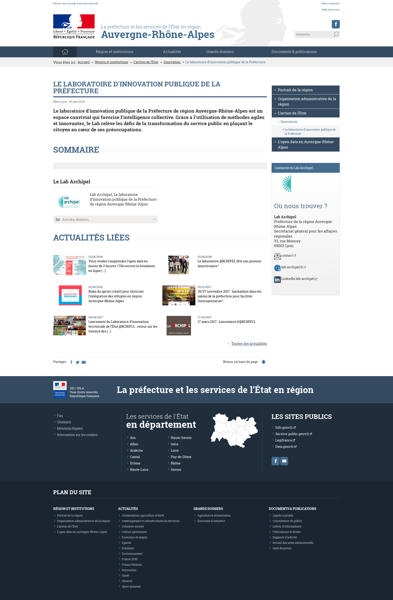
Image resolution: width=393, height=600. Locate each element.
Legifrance (284, 440)
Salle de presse (331, 9)
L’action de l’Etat (146, 62)
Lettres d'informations (287, 526)
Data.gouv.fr (284, 446)
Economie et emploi (134, 537)
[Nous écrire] (284, 461)
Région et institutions (111, 62)
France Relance (132, 564)
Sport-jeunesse (131, 586)
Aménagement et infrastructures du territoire (150, 521)
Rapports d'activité (285, 537)
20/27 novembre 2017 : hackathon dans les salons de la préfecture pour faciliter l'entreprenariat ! (230, 296)
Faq (60, 415)
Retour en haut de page (240, 362)
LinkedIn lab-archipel (298, 278)
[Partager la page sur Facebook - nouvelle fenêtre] (71, 362)
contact (287, 255)
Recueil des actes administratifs (293, 542)
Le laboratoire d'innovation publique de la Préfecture (310, 131)
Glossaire (64, 422)
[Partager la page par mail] (83, 362)
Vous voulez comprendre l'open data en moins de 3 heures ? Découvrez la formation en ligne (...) (121, 266)
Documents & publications (294, 51)
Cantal (135, 457)
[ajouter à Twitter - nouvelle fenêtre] (77, 362)
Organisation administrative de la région (307, 101)
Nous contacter (331, 3)
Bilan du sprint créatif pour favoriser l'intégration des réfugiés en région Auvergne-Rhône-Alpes (116, 296)
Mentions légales (70, 428)
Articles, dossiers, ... (77, 219)
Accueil (84, 62)
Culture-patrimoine (134, 532)
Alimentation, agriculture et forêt (143, 515)
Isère (175, 444)
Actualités (172, 51)
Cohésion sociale (133, 526)
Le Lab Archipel (71, 181)
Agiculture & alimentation (214, 515)
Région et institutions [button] (114, 51)
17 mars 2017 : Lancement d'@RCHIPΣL (227, 321)
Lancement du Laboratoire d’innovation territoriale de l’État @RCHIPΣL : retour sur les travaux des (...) (122, 326)
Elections (128, 548)
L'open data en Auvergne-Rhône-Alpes (306, 144)
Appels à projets (283, 515)
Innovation (172, 62)
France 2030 (130, 559)
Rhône (176, 463)
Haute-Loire (139, 469)
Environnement (132, 553)
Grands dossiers (220, 51)
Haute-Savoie (181, 437)
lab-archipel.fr (292, 267)
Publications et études (287, 532)
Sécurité (127, 581)
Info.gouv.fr (284, 427)
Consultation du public (287, 521)
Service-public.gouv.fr (292, 434)
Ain (133, 437)
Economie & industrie (211, 521)
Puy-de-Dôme (181, 457)
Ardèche (136, 450)
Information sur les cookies (77, 435)
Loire (175, 450)
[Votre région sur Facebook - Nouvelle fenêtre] (336, 24)
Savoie (176, 469)
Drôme (135, 463)
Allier (134, 444)
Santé (125, 575)
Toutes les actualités (249, 343)
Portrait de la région (295, 89)
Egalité (126, 542)
